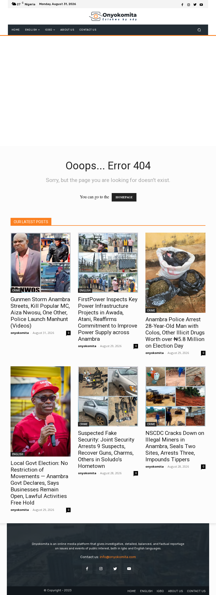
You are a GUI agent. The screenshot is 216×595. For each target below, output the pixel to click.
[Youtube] (201, 4)
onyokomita (20, 333)
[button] (199, 30)
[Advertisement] (108, 108)
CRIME (16, 290)
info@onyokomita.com (118, 557)
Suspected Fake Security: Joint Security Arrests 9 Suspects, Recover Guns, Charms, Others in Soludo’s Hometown (106, 449)
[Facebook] (182, 4)
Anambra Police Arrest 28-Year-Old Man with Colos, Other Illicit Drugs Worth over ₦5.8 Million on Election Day (175, 332)
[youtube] (129, 568)
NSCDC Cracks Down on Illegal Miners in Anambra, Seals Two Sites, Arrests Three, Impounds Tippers (174, 446)
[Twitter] (195, 4)
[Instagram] (188, 4)
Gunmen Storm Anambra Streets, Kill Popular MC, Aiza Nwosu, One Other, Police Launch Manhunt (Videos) (40, 312)
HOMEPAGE (124, 197)
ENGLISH (85, 290)
